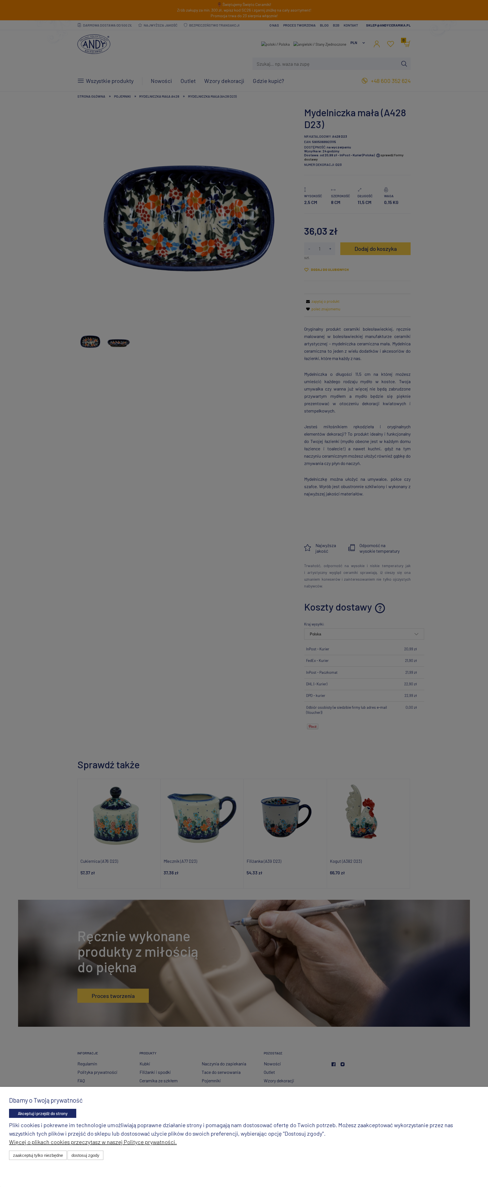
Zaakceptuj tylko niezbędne (38, 1155)
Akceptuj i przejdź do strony (42, 1113)
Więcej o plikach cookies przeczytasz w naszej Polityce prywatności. (93, 1141)
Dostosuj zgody (85, 1155)
